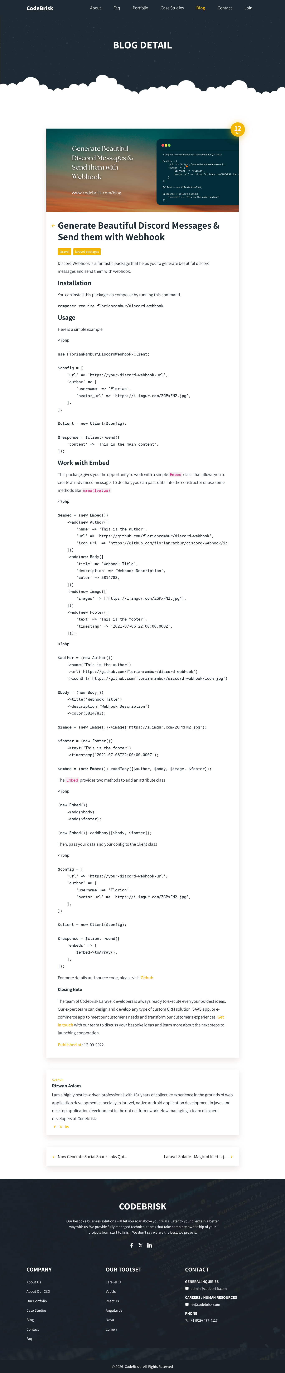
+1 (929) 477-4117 (204, 1320)
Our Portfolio (36, 1301)
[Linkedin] (67, 1127)
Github (147, 977)
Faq (29, 1338)
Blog (30, 1319)
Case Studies (36, 1310)
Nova (110, 1319)
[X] (60, 1127)
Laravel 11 (113, 1282)
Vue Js (111, 1291)
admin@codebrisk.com (209, 1288)
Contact (32, 1329)
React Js (112, 1301)
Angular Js (114, 1310)
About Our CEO (38, 1291)
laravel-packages (87, 251)
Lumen (111, 1329)
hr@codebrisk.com (205, 1304)
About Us (33, 1282)
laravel (64, 251)
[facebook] (54, 1127)
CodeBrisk (39, 8)
